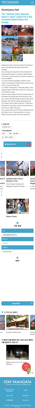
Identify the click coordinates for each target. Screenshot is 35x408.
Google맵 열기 (16, 303)
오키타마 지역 (6, 127)
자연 (3, 133)
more (8, 316)
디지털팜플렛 (9, 400)
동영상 (25, 390)
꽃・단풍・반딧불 (7, 137)
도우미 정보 (9, 395)
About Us (26, 400)
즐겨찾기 (26, 365)
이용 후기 (5, 243)
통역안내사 (25, 395)
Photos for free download (9, 390)
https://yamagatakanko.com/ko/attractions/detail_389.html (17, 163)
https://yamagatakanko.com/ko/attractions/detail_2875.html (17, 201)
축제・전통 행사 (13, 133)
